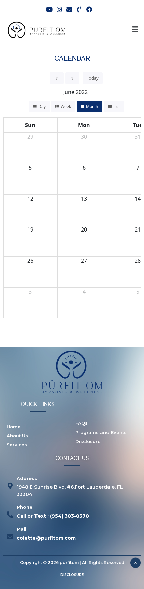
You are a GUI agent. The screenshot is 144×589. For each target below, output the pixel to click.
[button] (135, 29)
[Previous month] (57, 78)
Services (17, 444)
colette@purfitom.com (46, 538)
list (116, 106)
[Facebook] (89, 9)
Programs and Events (101, 432)
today (93, 78)
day (42, 106)
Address (27, 478)
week (66, 106)
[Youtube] (49, 9)
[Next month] (72, 78)
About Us (17, 435)
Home (14, 426)
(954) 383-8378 (69, 516)
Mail (21, 529)
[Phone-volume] (79, 9)
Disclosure (88, 441)
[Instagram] (59, 9)
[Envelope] (69, 9)
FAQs (81, 423)
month (92, 106)
